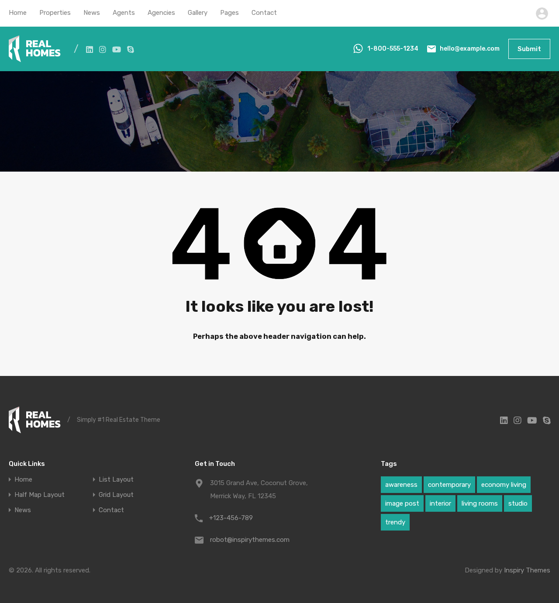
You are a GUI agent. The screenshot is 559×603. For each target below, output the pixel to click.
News (91, 13)
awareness (401, 485)
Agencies (161, 13)
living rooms (480, 503)
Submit (529, 49)
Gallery (197, 13)
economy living (503, 485)
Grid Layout (116, 495)
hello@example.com (470, 48)
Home (18, 13)
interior (440, 503)
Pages (229, 13)
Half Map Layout (39, 495)
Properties (55, 13)
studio (518, 503)
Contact (264, 13)
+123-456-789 (231, 518)
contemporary (449, 485)
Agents (124, 13)
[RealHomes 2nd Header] (35, 58)
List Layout (116, 479)
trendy (395, 522)
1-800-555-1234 (392, 48)
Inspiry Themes (527, 570)
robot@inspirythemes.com (250, 540)
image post (402, 503)
